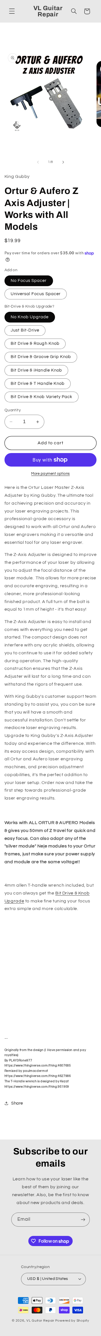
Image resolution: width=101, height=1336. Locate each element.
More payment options (50, 474)
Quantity (12, 410)
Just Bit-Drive (25, 330)
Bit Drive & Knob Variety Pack (41, 397)
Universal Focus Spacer (36, 294)
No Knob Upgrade (30, 317)
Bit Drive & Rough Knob (35, 343)
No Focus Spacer (29, 281)
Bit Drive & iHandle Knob (36, 370)
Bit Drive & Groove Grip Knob (41, 357)
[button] (11, 11)
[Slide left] (38, 162)
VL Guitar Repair (40, 1320)
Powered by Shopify (72, 1320)
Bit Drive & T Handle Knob (38, 383)
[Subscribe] (83, 1219)
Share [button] (17, 1103)
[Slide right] (63, 162)
